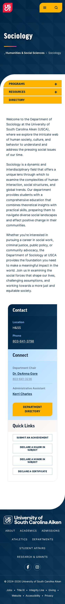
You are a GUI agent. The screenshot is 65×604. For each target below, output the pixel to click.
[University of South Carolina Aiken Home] (7, 7)
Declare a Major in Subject (32, 448)
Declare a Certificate (32, 471)
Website (16, 595)
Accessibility (33, 595)
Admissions (51, 530)
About (10, 530)
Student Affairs (32, 548)
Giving (52, 590)
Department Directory (32, 409)
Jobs (9, 590)
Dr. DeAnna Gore (25, 373)
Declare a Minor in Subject (32, 460)
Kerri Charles (22, 394)
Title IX (21, 590)
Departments (42, 539)
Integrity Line (36, 590)
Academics (28, 530)
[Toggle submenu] (56, 83)
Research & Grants (32, 556)
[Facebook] (27, 567)
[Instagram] (37, 567)
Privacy (49, 595)
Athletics (20, 539)
